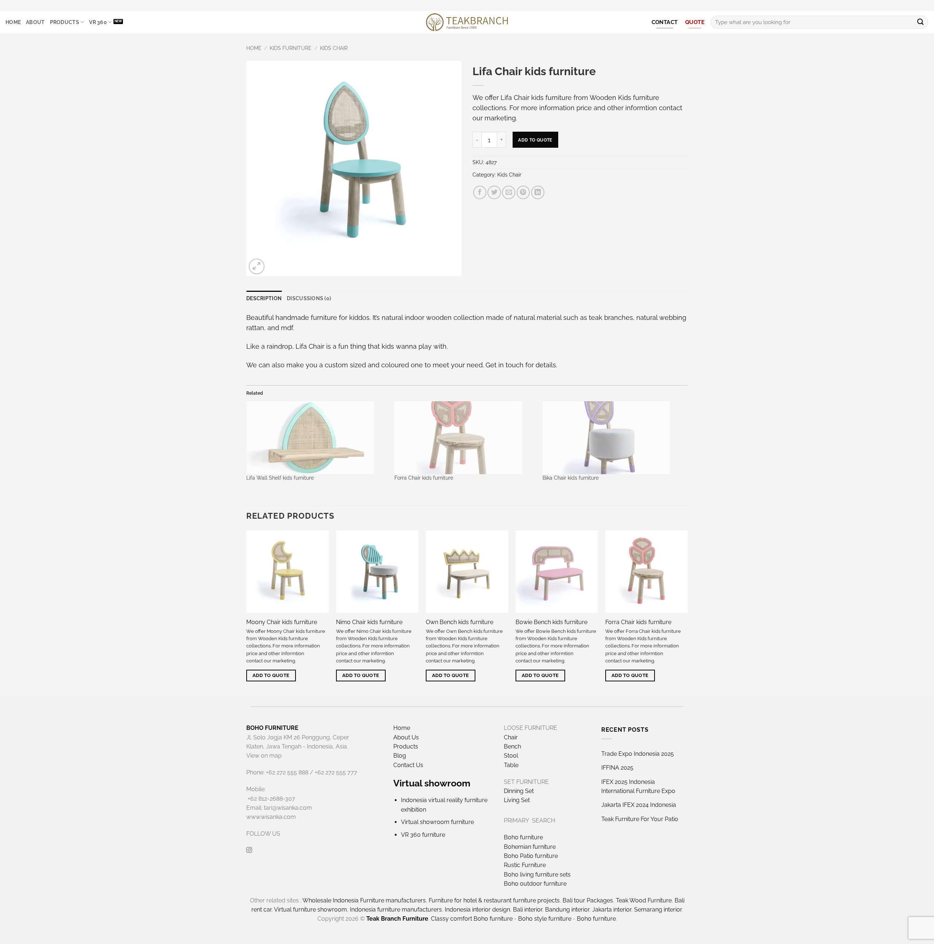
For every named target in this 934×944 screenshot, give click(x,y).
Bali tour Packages (588, 900)
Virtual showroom (431, 783)
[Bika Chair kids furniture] (613, 437)
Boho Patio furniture (531, 855)
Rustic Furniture (525, 865)
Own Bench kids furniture (459, 622)
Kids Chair (334, 48)
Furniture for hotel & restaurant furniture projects (494, 900)
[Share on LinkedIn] (537, 192)
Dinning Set (519, 791)
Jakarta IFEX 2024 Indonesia (638, 804)
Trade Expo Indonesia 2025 (637, 753)
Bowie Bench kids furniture (551, 622)
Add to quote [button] (271, 675)
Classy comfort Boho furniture (472, 918)
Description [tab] (264, 298)
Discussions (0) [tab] (309, 298)
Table (511, 765)
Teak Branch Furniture (397, 918)
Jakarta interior (611, 909)
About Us (406, 737)
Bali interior (527, 909)
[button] (257, 266)
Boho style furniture (544, 918)
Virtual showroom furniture (437, 822)
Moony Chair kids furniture (281, 622)
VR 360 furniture (423, 834)
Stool (511, 755)
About (35, 22)
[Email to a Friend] (508, 192)
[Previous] (246, 613)
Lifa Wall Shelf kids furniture (280, 478)
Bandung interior (567, 909)
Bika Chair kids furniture (571, 478)
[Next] (687, 613)
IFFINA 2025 (617, 767)
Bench (512, 746)
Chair (511, 737)
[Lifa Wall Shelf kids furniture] (316, 437)
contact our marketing (270, 660)
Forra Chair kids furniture (423, 478)
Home (13, 22)
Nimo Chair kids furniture (369, 622)
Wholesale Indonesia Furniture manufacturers (364, 900)
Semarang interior (658, 909)
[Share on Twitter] (494, 192)
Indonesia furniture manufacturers (396, 909)
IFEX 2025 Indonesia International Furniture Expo (638, 786)
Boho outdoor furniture (535, 883)
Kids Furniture (291, 48)
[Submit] (920, 22)
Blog (399, 755)
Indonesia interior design (477, 909)
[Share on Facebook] (479, 192)
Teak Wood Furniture (644, 900)
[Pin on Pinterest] (523, 192)
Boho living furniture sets (537, 874)
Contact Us (408, 765)
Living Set (517, 800)
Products (64, 22)
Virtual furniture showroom (310, 909)
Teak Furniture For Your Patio (639, 819)
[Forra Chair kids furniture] (464, 437)
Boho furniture (523, 837)
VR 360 (98, 22)
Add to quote (535, 140)
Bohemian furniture (530, 846)
